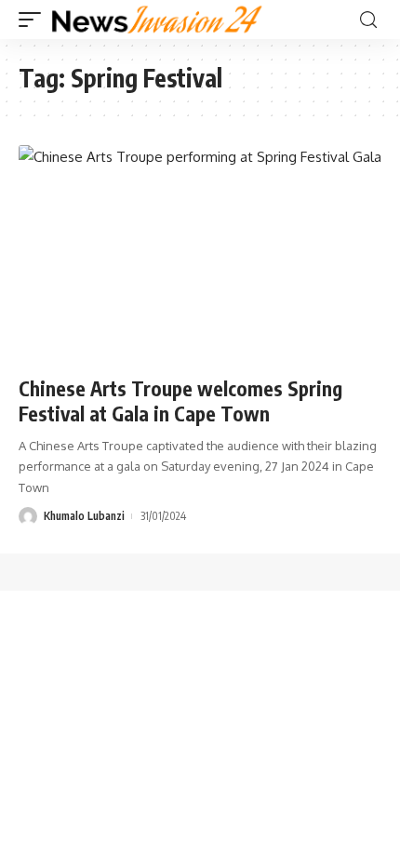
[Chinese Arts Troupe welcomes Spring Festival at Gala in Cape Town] (200, 254)
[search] (368, 20)
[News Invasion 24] (157, 19)
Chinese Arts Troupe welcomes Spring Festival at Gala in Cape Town (180, 401)
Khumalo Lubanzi (84, 516)
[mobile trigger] (34, 19)
